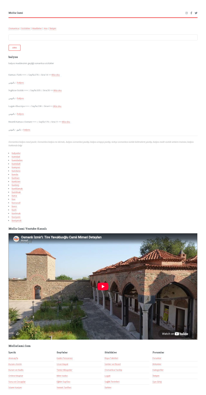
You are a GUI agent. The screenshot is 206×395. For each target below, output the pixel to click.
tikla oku (56, 74)
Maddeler (37, 28)
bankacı (15, 177)
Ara (45, 28)
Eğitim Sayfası (63, 381)
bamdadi (16, 163)
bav (13, 199)
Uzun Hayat (62, 364)
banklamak (17, 188)
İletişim (52, 28)
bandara (16, 170)
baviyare (16, 216)
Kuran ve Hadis (16, 369)
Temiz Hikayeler (64, 369)
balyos (20, 82)
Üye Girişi (157, 381)
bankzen (16, 181)
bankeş (15, 185)
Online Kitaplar (16, 375)
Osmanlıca (14, 28)
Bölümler (157, 364)
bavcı (14, 206)
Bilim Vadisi (62, 375)
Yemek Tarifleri (64, 387)
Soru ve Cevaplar (17, 381)
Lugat (107, 375)
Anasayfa (13, 358)
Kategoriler (158, 369)
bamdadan (17, 160)
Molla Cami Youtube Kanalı (28, 228)
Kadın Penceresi (65, 358)
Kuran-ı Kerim (15, 364)
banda (15, 174)
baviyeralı (16, 220)
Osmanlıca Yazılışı (113, 369)
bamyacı (16, 167)
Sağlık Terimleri (112, 381)
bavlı (14, 209)
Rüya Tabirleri (111, 358)
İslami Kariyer (15, 387)
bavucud (16, 202)
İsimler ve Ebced (113, 364)
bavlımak (16, 213)
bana (14, 195)
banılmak (16, 192)
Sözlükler (25, 28)
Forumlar (157, 358)
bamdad (16, 156)
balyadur (16, 153)
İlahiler (108, 387)
